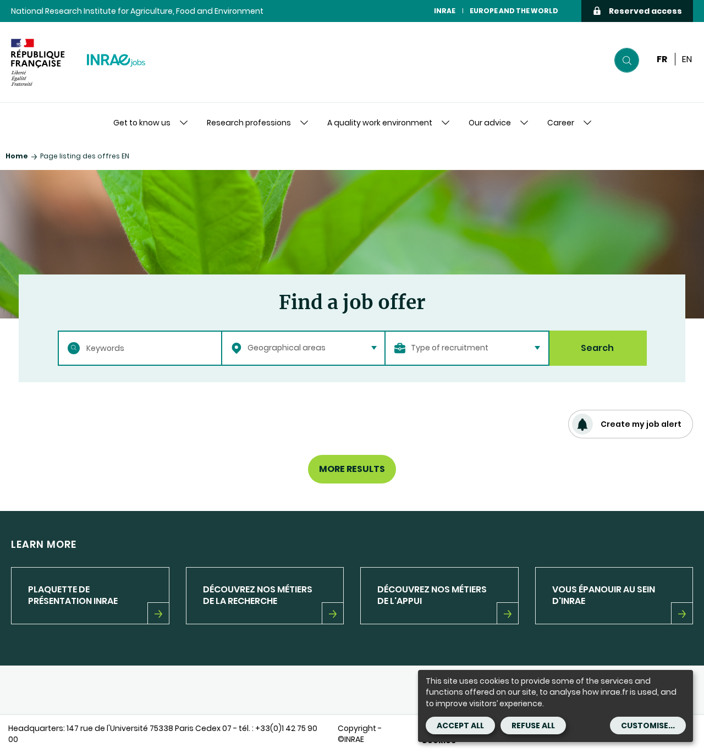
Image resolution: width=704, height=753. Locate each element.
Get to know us (141, 122)
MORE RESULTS (352, 469)
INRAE (444, 10)
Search (597, 348)
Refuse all (533, 725)
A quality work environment (379, 122)
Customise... (648, 725)
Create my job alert (641, 424)
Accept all (460, 725)
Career (560, 122)
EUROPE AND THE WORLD (514, 10)
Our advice (490, 122)
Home (17, 156)
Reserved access (645, 11)
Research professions (249, 122)
